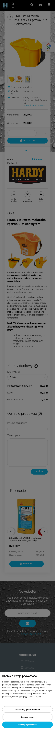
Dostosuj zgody (27, 717)
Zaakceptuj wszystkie (27, 725)
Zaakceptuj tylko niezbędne (27, 709)
